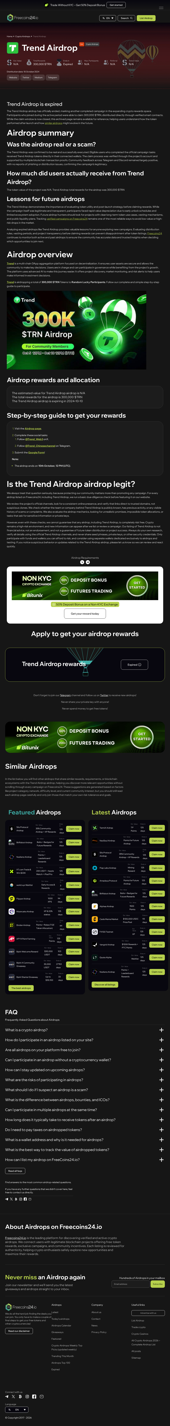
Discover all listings (105, 984)
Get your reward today (85, 613)
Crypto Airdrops (22, 36)
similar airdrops (53, 123)
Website (13, 77)
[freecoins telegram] (6, 1199)
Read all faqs (15, 1170)
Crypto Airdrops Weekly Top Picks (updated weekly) (66, 1347)
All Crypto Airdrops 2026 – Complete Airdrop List (145, 1342)
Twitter (26, 77)
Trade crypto (138, 1327)
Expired (55, 1369)
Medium (38, 77)
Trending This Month (62, 1356)
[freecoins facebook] (25, 1199)
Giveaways (57, 1332)
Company (97, 1304)
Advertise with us (148, 1313)
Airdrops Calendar (61, 1325)
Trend (10, 263)
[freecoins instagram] (20, 1199)
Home (9, 36)
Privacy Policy (99, 1332)
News (94, 1325)
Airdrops (56, 1304)
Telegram (52, 77)
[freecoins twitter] (11, 1199)
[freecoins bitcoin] (15, 1199)
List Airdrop (146, 18)
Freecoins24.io (15, 1238)
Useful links (138, 1304)
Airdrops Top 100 (60, 1362)
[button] (107, 18)
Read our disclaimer (19, 1331)
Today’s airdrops (60, 1318)
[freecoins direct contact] (29, 1199)
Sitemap (136, 1357)
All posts (136, 1351)
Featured (56, 1338)
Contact (95, 1318)
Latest (54, 1312)
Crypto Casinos (139, 1333)
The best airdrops (21, 988)
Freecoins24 (154, 233)
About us (96, 1312)
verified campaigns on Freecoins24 (67, 218)
